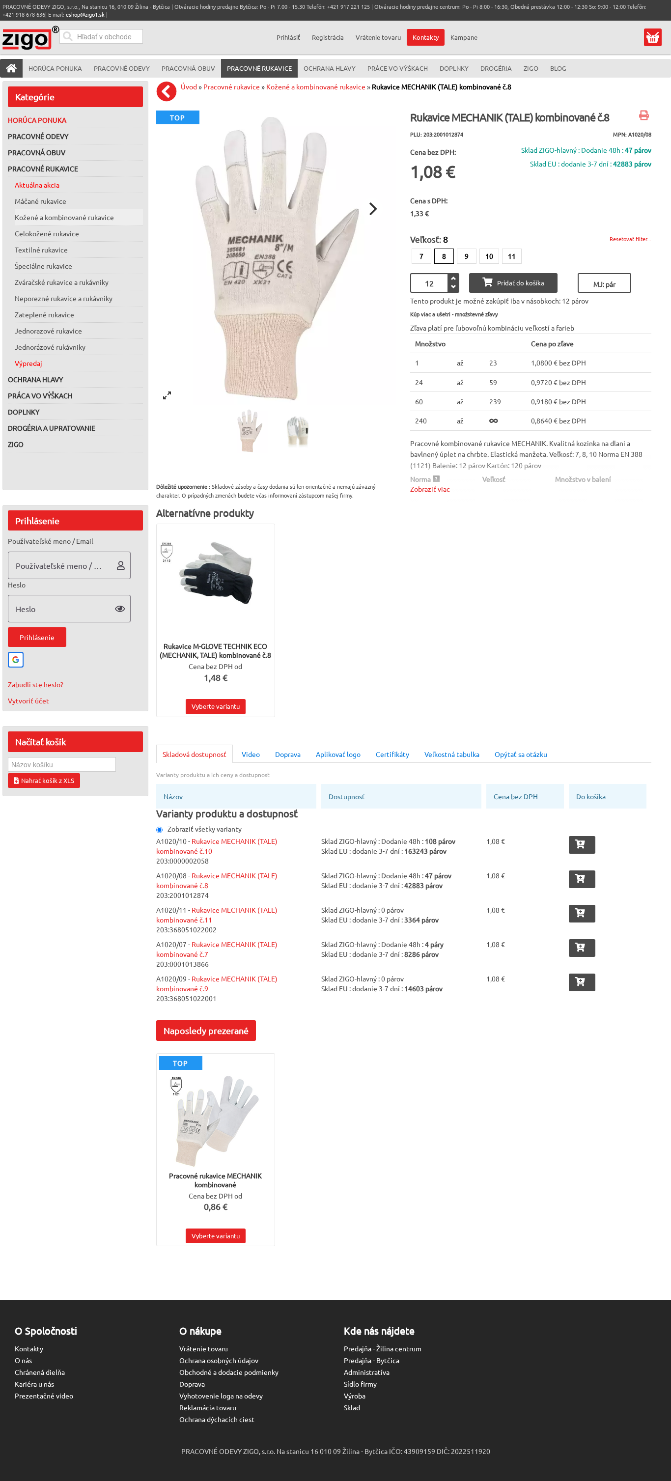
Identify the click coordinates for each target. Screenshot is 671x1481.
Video (251, 754)
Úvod (189, 86)
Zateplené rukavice (44, 314)
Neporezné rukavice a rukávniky (63, 298)
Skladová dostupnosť (194, 754)
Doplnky (23, 411)
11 (512, 255)
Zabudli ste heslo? (35, 684)
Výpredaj (28, 363)
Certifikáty (392, 754)
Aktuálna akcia (37, 184)
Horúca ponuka (37, 119)
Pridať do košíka (520, 283)
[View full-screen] (167, 395)
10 (489, 255)
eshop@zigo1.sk (85, 14)
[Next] (372, 209)
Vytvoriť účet (28, 700)
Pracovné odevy (38, 136)
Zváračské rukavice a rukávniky (62, 282)
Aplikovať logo (338, 754)
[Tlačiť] (645, 116)
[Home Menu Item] (11, 68)
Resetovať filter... (630, 239)
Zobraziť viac (430, 488)
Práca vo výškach (40, 395)
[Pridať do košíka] (582, 845)
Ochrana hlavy (35, 379)
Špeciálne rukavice (43, 265)
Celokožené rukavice (47, 233)
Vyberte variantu (216, 706)
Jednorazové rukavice (48, 330)
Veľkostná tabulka (451, 754)
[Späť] (169, 91)
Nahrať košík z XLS (47, 780)
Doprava (288, 754)
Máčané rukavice (40, 200)
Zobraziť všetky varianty (205, 828)
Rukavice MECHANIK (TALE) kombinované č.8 (441, 86)
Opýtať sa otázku (521, 754)
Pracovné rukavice (43, 168)
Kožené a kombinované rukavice (64, 217)
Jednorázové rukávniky (50, 346)
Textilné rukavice (41, 249)
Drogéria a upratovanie (51, 427)
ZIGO (16, 444)
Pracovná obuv (36, 152)
